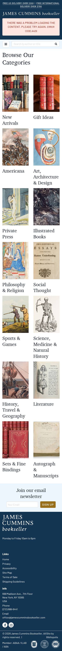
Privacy (6, 563)
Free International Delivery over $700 (39, 5)
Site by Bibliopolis (52, 635)
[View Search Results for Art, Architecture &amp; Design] (46, 147)
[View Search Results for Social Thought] (46, 260)
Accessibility (9, 568)
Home (5, 559)
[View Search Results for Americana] (15, 147)
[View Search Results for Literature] (46, 380)
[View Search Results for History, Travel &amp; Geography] (15, 380)
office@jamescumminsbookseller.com (23, 617)
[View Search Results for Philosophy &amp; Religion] (15, 260)
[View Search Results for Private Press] (15, 206)
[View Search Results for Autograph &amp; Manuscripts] (46, 439)
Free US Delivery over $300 (18, 3)
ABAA (16, 642)
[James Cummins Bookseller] (31, 14)
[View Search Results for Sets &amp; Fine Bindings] (15, 439)
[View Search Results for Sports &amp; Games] (15, 314)
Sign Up (48, 504)
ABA (6, 646)
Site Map (7, 572)
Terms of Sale (9, 577)
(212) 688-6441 (10, 609)
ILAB (24, 642)
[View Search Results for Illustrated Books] (46, 206)
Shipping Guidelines (13, 581)
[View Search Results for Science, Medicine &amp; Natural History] (46, 314)
